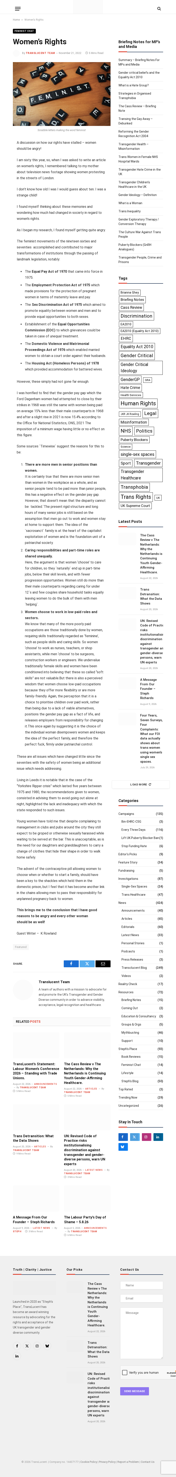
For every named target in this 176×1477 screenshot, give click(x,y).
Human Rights (138, 403)
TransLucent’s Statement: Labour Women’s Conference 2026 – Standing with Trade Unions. (36, 1071)
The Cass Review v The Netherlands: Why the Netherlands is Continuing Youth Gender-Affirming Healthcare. (85, 1073)
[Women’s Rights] (62, 94)
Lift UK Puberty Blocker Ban (140, 838)
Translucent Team (40, 53)
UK (158, 497)
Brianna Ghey (130, 292)
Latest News (94, 1170)
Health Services (131, 395)
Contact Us (148, 1461)
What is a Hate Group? (133, 85)
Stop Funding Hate (134, 846)
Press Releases (132, 959)
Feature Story (127, 862)
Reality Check (127, 984)
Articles (91, 1088)
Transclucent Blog (134, 967)
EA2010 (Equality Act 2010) (140, 331)
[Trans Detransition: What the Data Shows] (36, 1117)
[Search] (158, 12)
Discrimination (136, 316)
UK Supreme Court (135, 506)
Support (127, 1040)
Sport (126, 463)
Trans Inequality (129, 211)
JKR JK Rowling (130, 414)
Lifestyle (127, 1073)
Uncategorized (128, 1105)
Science (125, 446)
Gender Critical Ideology (134, 367)
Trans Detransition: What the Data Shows (33, 1138)
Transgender (148, 463)
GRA (147, 380)
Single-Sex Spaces (134, 886)
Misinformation (134, 422)
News (122, 903)
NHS (126, 431)
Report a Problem (128, 1461)
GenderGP (130, 379)
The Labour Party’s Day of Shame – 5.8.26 (85, 1219)
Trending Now (127, 1097)
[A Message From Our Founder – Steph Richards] (36, 1198)
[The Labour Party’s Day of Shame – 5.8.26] (87, 1198)
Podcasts (128, 951)
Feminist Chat (24, 31)
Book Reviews (131, 1056)
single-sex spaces (137, 454)
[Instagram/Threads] (147, 1137)
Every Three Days (133, 829)
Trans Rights (136, 497)
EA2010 (126, 324)
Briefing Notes (132, 299)
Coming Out (129, 1008)
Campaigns (126, 814)
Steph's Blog (129, 1081)
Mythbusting (130, 1032)
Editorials (127, 927)
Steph (17, 1231)
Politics (144, 431)
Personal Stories (132, 943)
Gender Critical (137, 355)
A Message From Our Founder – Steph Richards (34, 1219)
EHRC (126, 338)
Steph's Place (127, 1049)
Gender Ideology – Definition (137, 195)
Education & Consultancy (138, 1016)
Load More (138, 784)
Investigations (128, 878)
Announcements (45, 1084)
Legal (150, 413)
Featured (21, 947)
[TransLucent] (88, 7)
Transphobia (134, 487)
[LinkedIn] (158, 1137)
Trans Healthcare (133, 894)
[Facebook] (123, 1137)
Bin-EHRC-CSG (131, 821)
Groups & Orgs (131, 1024)
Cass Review (131, 307)
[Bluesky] (123, 1147)
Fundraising (126, 870)
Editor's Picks (127, 854)
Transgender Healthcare (132, 475)
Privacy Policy (107, 1461)
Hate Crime (130, 387)
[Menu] (18, 12)
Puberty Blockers (134, 440)
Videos (126, 976)
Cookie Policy (88, 1461)
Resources (126, 992)
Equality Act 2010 (137, 346)
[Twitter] (135, 1137)
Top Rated (125, 1089)
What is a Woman (130, 203)
